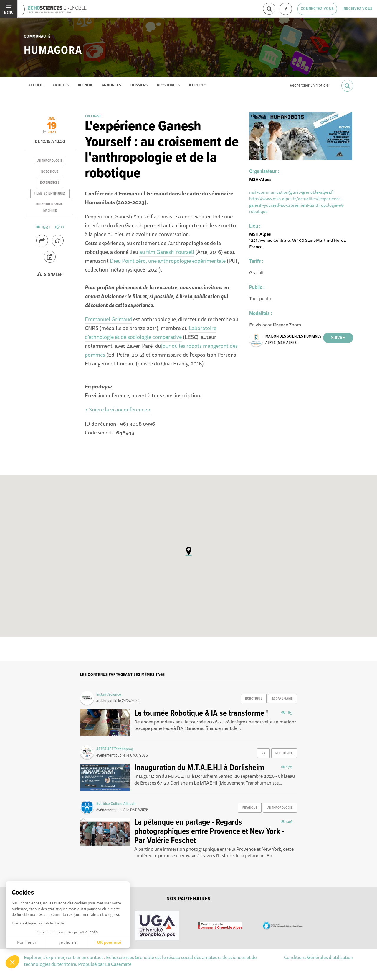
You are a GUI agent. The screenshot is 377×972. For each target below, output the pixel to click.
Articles (60, 85)
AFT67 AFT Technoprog (114, 749)
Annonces (111, 85)
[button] (12, 962)
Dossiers (139, 85)
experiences (49, 183)
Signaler (53, 275)
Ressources (168, 85)
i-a (264, 753)
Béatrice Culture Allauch (115, 803)
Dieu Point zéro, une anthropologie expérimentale (168, 261)
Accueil (35, 85)
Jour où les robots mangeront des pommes (161, 350)
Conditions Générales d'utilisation (318, 957)
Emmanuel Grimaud (108, 319)
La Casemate (118, 964)
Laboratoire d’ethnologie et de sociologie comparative (150, 332)
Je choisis (67, 942)
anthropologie (49, 161)
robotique (49, 172)
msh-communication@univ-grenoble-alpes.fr (291, 192)
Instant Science (108, 694)
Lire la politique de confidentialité (38, 923)
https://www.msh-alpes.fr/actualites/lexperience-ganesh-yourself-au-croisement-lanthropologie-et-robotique (296, 205)
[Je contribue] (286, 9)
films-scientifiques (50, 194)
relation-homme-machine (49, 207)
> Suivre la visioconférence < (118, 409)
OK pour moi (109, 942)
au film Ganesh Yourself (166, 252)
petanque (249, 808)
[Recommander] (58, 240)
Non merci (26, 942)
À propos (197, 85)
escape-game (282, 699)
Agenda (85, 85)
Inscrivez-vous (358, 9)
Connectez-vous (317, 9)
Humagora (53, 50)
